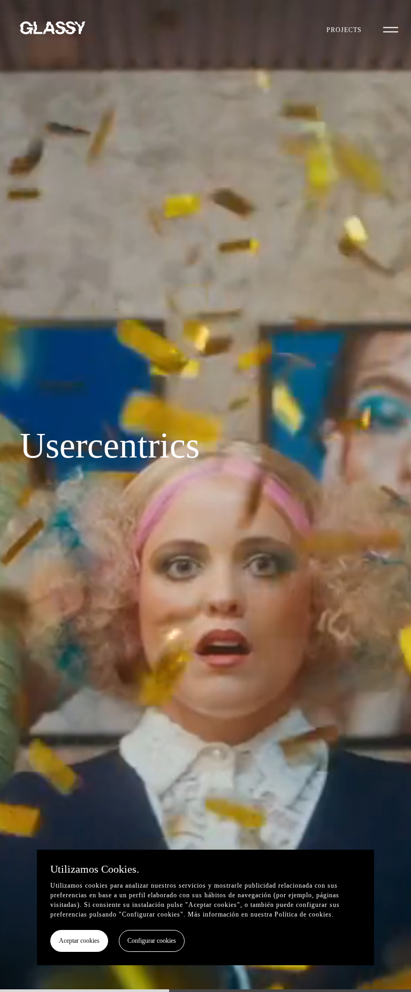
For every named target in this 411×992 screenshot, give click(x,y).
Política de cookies (303, 914)
